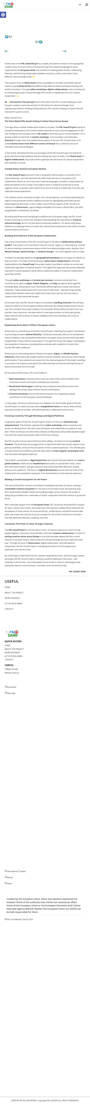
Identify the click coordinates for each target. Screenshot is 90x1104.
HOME (7, 587)
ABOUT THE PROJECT (14, 592)
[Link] (8, 4)
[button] (3, 15)
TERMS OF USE (11, 669)
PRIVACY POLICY (12, 673)
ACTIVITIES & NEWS (13, 603)
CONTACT (9, 609)
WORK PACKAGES (12, 598)
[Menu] (87, 5)
